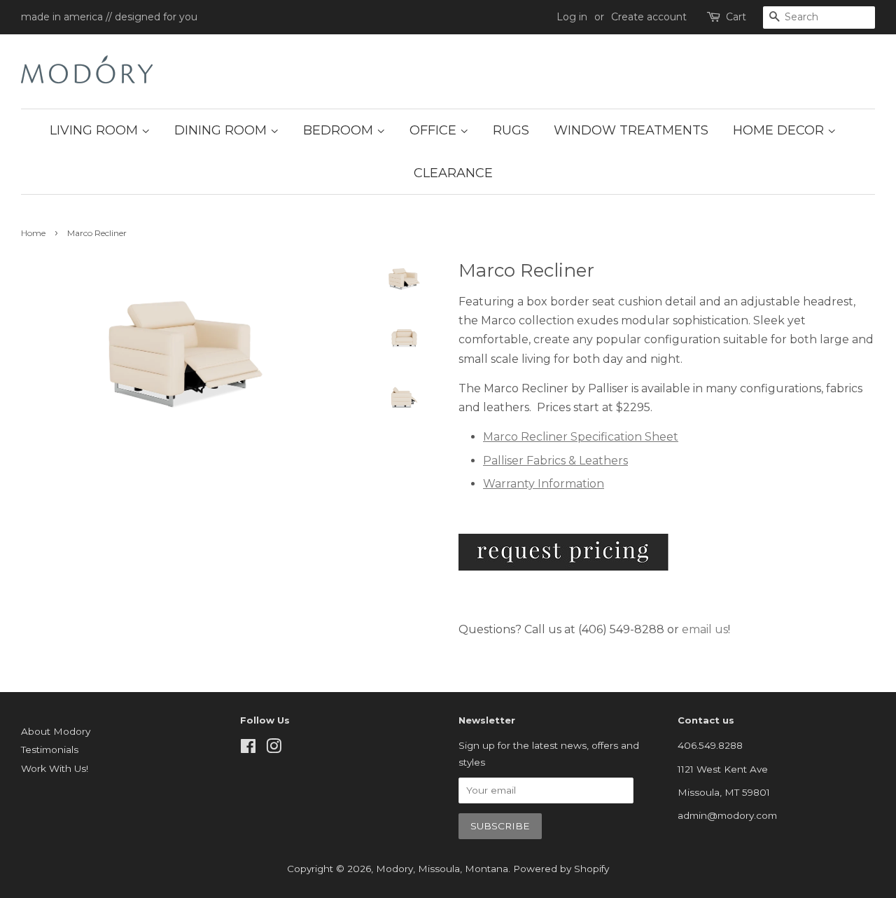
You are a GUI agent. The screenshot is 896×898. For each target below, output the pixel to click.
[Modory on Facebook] (248, 748)
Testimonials (49, 749)
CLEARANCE (453, 173)
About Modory (55, 731)
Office (435, 130)
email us (705, 629)
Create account (649, 17)
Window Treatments (631, 130)
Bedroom (340, 130)
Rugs (511, 130)
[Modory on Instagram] (273, 748)
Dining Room (222, 130)
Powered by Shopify (561, 868)
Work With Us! (54, 768)
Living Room (95, 130)
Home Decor (780, 130)
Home (33, 233)
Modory (394, 868)
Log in (571, 17)
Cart (736, 17)
